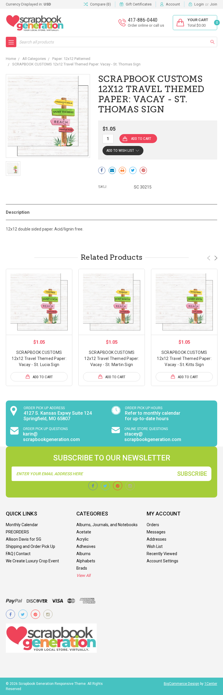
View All (83, 575)
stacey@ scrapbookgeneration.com (152, 436)
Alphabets (85, 561)
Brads (81, 568)
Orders (153, 524)
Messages (156, 532)
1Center (210, 684)
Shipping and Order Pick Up (30, 546)
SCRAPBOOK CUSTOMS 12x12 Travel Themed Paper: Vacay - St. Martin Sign (111, 358)
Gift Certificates (139, 4)
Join (213, 4)
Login (199, 4)
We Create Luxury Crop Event (32, 561)
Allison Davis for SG (23, 539)
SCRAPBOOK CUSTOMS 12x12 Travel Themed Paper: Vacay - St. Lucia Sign (39, 358)
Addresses (156, 539)
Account (173, 4)
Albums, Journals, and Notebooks (107, 524)
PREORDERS (17, 532)
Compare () (100, 4)
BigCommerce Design (181, 684)
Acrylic (82, 539)
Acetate (83, 532)
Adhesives (86, 546)
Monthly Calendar (22, 524)
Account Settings (162, 561)
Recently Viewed (162, 553)
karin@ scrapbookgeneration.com (51, 436)
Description (18, 212)
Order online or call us (146, 25)
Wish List (155, 546)
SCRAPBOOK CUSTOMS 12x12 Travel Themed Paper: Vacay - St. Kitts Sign (184, 358)
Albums (83, 553)
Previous (209, 258)
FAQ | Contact (18, 553)
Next (216, 258)
